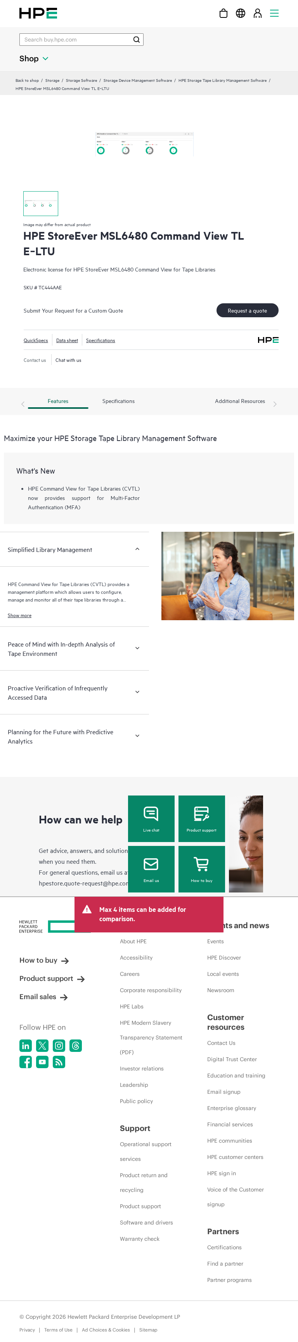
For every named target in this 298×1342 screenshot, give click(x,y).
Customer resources (225, 1022)
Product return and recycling (144, 1182)
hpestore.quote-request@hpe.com (85, 883)
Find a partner (225, 1263)
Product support (202, 830)
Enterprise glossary (231, 1108)
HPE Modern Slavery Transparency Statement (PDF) (151, 1037)
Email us (151, 880)
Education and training (236, 1075)
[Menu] (274, 13)
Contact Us (221, 1042)
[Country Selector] (240, 13)
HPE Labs (132, 1006)
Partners (223, 1231)
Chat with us (68, 359)
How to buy (201, 880)
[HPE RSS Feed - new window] (59, 1062)
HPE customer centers (235, 1156)
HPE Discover (224, 957)
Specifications (100, 339)
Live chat (151, 830)
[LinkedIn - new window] (25, 1045)
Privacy (27, 1330)
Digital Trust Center (232, 1059)
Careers (130, 973)
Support (135, 1128)
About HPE (133, 941)
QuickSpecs (36, 339)
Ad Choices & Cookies (106, 1330)
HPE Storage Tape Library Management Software (222, 80)
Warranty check (139, 1238)
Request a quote (247, 310)
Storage (52, 80)
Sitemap (148, 1330)
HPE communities (229, 1140)
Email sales (37, 996)
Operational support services (146, 1151)
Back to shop (27, 80)
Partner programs (229, 1279)
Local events (223, 973)
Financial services (230, 1124)
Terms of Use (58, 1330)
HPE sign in (221, 1173)
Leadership (134, 1084)
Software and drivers (146, 1222)
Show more (19, 614)
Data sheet (67, 339)
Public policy (136, 1101)
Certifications (224, 1247)
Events (215, 941)
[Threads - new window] (75, 1045)
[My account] (257, 13)
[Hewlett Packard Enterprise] (38, 13)
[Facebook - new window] (25, 1062)
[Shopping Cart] (223, 13)
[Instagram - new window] (59, 1045)
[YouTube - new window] (42, 1062)
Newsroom (220, 990)
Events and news (238, 925)
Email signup (224, 1091)
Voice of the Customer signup (235, 1197)
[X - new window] (42, 1045)
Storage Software (81, 80)
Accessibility (136, 957)
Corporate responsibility (151, 990)
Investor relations (142, 1068)
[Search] (137, 39)
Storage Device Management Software (138, 80)
